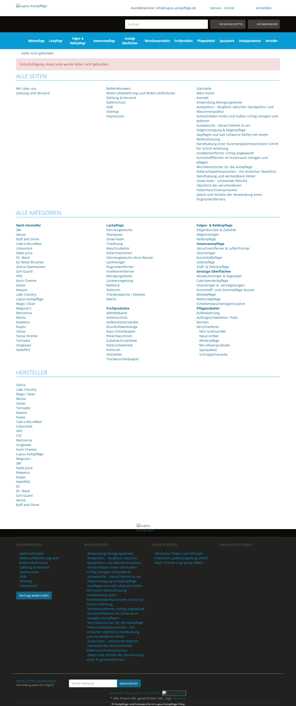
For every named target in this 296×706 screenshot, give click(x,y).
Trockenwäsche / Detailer (125, 294)
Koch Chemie (26, 280)
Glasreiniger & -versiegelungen (221, 285)
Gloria (20, 385)
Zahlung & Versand (121, 97)
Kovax (20, 285)
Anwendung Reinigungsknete (219, 102)
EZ (18, 486)
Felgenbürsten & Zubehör (216, 230)
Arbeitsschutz (117, 317)
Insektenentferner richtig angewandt (225, 153)
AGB (109, 107)
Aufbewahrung (208, 313)
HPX (19, 276)
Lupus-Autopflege (29, 299)
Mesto (21, 317)
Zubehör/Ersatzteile (121, 340)
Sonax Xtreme (26, 336)
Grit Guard (24, 271)
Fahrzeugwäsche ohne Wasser (129, 257)
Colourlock (24, 248)
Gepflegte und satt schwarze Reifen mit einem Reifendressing (114, 588)
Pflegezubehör (206, 41)
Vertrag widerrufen (34, 595)
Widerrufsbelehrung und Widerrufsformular (140, 93)
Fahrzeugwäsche (119, 230)
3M (18, 230)
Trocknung (114, 243)
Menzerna (24, 313)
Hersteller (271, 41)
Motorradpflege (209, 299)
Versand (179, 698)
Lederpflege (206, 262)
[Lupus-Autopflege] (46, 18)
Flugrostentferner (120, 267)
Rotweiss (23, 322)
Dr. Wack (23, 257)
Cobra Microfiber (29, 243)
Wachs (111, 299)
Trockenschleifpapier (122, 359)
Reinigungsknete (119, 276)
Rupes (21, 327)
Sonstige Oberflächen (129, 40)
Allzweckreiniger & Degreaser (219, 276)
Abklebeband (116, 313)
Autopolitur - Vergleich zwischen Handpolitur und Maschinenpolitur (114, 560)
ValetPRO (23, 350)
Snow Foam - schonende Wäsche (222, 181)
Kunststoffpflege (209, 257)
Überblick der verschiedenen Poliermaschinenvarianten (219, 187)
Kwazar (22, 290)
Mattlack (113, 285)
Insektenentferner (120, 271)
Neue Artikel (208, 336)
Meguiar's (23, 308)
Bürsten (203, 322)
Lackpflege (55, 41)
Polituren (113, 290)
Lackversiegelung (119, 280)
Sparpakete (227, 41)
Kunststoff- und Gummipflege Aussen (226, 290)
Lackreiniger (115, 262)
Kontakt (202, 97)
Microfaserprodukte (157, 41)
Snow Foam (115, 239)
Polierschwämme (119, 345)
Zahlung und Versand (33, 93)
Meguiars (23, 458)
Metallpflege (206, 294)
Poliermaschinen (119, 253)
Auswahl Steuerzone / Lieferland (135, 693)
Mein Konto (205, 93)
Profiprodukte (184, 41)
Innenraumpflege (104, 41)
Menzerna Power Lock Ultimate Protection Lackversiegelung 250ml (181, 555)
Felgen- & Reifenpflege (77, 40)
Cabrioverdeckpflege (212, 280)
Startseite (204, 88)
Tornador (23, 340)
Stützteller (114, 354)
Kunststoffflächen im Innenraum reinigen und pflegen (112, 615)
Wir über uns (26, 88)
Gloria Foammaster (31, 267)
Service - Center (222, 8)
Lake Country (26, 294)
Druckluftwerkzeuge (121, 327)
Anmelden (264, 8)
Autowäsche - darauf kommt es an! (223, 125)
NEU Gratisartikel (212, 331)
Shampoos (114, 234)
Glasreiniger (206, 253)
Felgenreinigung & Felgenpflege (221, 130)
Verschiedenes (208, 327)
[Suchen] (203, 24)
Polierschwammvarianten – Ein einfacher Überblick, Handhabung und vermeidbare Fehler (236, 173)
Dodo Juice (24, 253)
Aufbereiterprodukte (122, 322)
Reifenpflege (206, 239)
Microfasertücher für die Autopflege (224, 167)
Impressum (115, 116)
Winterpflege (36, 41)
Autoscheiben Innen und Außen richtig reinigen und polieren (112, 569)
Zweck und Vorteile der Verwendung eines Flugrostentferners (115, 657)
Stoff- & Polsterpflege (213, 267)
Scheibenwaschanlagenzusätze (221, 303)
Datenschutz (116, 102)
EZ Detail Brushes (29, 262)
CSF (19, 435)
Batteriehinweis (118, 88)
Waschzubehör (118, 248)
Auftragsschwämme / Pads (217, 317)
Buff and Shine (27, 239)
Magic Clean (25, 303)
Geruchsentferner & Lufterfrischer (223, 248)
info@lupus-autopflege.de (176, 8)
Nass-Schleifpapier (121, 331)
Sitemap (112, 111)
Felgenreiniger (208, 234)
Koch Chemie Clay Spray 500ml (179, 562)
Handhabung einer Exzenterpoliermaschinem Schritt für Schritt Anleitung (115, 599)
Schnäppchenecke (250, 41)
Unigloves (23, 345)
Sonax (20, 331)
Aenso (21, 234)
